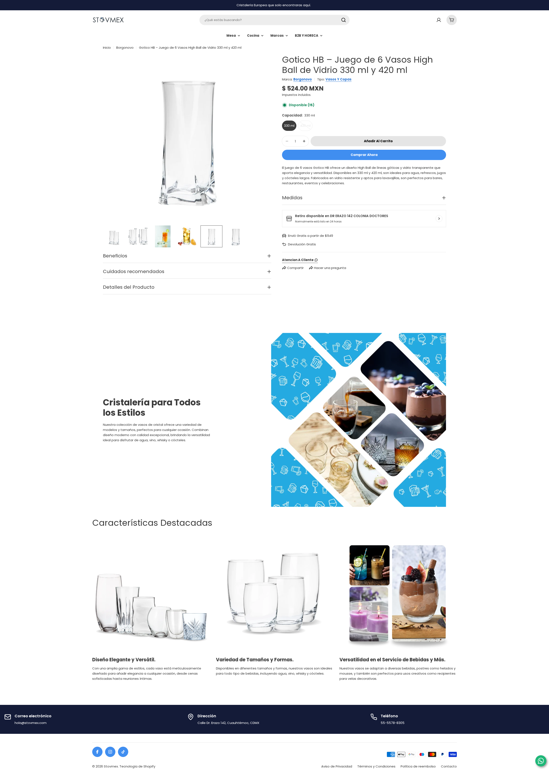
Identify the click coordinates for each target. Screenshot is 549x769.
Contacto (449, 766)
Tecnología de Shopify (137, 766)
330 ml (289, 125)
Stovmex (111, 766)
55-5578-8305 (392, 723)
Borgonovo (125, 47)
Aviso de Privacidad (336, 766)
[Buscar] (343, 20)
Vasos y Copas (338, 79)
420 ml (306, 127)
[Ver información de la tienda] (439, 218)
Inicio (107, 47)
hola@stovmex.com (31, 723)
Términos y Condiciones (376, 766)
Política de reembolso (418, 766)
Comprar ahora (364, 155)
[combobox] (274, 20)
